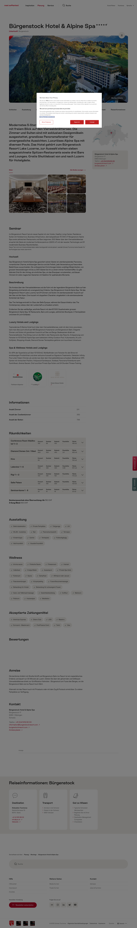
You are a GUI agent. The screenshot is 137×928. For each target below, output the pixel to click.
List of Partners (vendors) (47, 117)
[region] (69, 110)
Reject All (77, 122)
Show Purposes (46, 122)
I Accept (92, 122)
